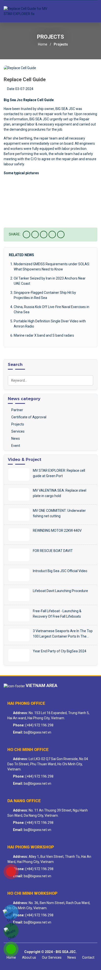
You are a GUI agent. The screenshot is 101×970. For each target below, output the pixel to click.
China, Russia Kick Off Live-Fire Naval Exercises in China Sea (51, 309)
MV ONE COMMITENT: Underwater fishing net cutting (59, 513)
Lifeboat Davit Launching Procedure (60, 591)
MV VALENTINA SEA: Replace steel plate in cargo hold (59, 493)
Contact (88, 957)
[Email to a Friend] (43, 234)
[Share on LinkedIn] (60, 234)
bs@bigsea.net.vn (37, 732)
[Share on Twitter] (35, 234)
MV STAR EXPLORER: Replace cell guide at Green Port (59, 473)
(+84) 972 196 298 (39, 725)
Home (42, 44)
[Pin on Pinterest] (52, 234)
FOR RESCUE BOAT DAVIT (53, 551)
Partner (17, 410)
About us (29, 957)
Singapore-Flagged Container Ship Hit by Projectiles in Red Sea (45, 295)
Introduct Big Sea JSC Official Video (60, 571)
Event (15, 446)
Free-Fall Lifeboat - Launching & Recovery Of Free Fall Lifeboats (57, 613)
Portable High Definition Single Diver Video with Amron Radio (50, 323)
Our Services (52, 957)
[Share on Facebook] (26, 234)
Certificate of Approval (28, 417)
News (15, 438)
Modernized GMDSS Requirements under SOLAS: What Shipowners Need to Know (52, 266)
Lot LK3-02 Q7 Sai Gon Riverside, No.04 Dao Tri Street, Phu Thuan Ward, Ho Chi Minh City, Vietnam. (47, 764)
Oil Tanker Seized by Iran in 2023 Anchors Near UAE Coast (50, 280)
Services (18, 431)
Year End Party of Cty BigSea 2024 (59, 651)
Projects (61, 44)
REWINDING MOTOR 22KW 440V (57, 530)
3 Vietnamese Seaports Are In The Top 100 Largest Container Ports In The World (63, 634)
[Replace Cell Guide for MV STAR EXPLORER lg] (26, 11)
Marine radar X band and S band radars (44, 335)
